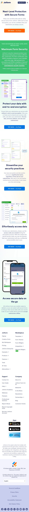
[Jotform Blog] (14, 509)
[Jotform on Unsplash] (27, 509)
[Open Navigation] (27, 2)
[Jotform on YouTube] (20, 509)
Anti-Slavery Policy (14, 504)
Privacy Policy (14, 492)
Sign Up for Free (21, 2)
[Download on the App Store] (14, 429)
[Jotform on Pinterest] (17, 509)
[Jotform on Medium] (11, 509)
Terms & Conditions (14, 488)
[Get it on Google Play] (14, 424)
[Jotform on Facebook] (2, 509)
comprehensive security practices (14, 65)
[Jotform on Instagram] (24, 509)
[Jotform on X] (5, 509)
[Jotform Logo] (6, 2)
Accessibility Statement (14, 500)
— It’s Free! (14, 30)
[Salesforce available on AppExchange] (14, 434)
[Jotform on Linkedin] (8, 509)
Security (14, 496)
